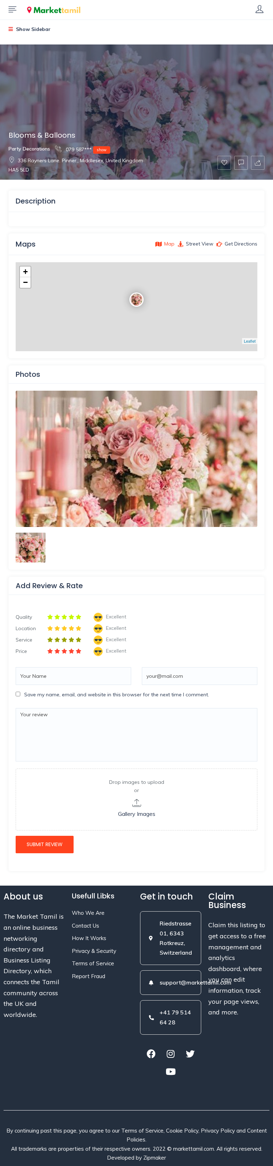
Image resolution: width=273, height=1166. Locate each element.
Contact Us (85, 925)
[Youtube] (171, 1072)
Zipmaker (154, 1157)
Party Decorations (29, 149)
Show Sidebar (32, 29)
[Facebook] (151, 1054)
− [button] (25, 282)
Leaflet (250, 341)
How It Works (89, 938)
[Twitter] (190, 1054)
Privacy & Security (94, 951)
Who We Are (88, 912)
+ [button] (25, 271)
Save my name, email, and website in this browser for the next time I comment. (116, 694)
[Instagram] (171, 1054)
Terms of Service (93, 963)
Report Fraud (88, 976)
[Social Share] (257, 163)
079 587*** (85, 149)
